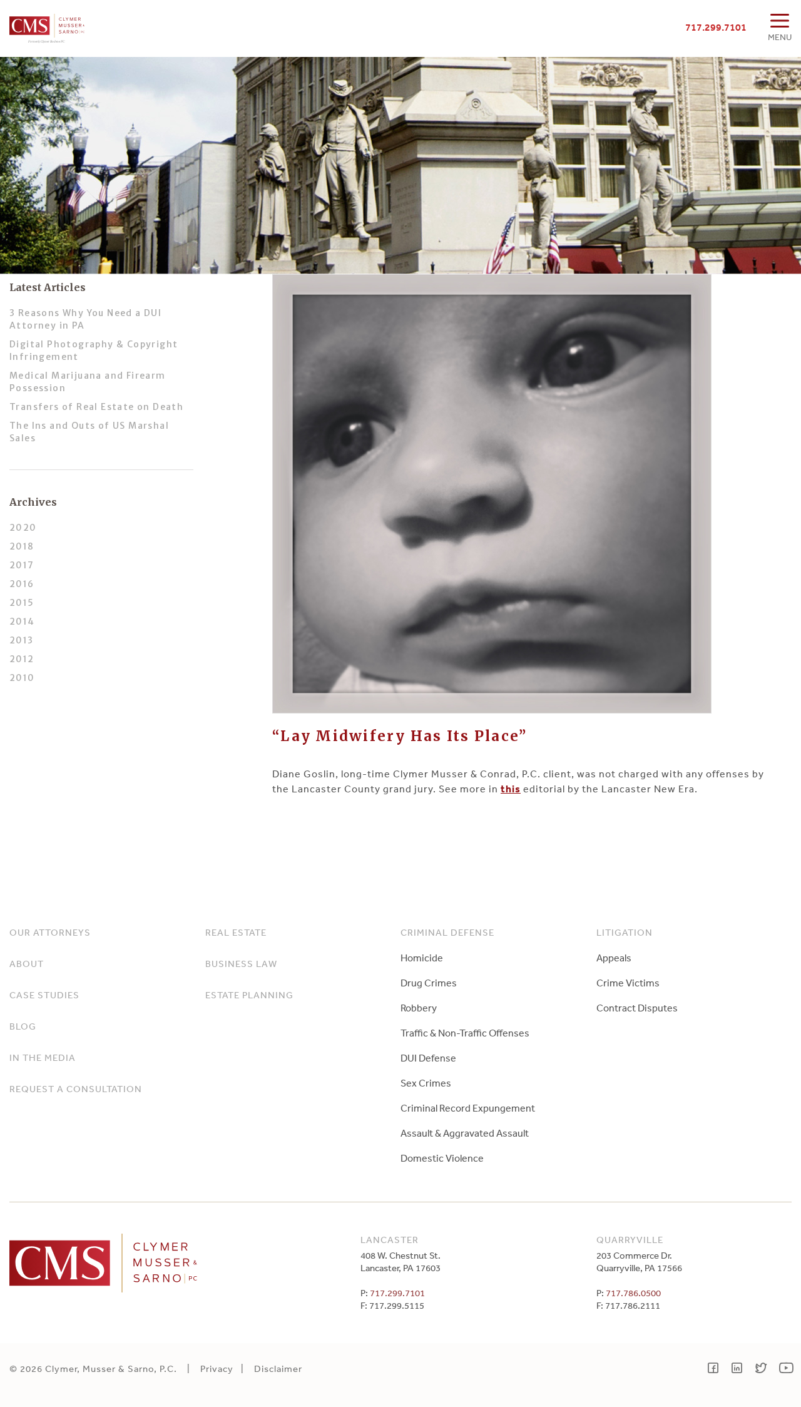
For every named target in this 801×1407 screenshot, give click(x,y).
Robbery (418, 1007)
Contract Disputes (637, 1007)
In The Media (42, 1057)
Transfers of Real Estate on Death (96, 406)
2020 (23, 527)
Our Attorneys (50, 932)
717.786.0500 (633, 1293)
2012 (21, 659)
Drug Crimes (428, 982)
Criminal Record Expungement (467, 1108)
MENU (780, 37)
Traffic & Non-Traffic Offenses (464, 1032)
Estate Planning (249, 995)
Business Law (241, 964)
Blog (22, 1026)
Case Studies (44, 995)
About (26, 964)
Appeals (613, 957)
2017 (21, 565)
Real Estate (236, 932)
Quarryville (629, 1240)
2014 (22, 621)
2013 (21, 640)
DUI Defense (428, 1057)
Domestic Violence (442, 1158)
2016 (21, 584)
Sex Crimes (425, 1083)
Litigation (624, 932)
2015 (21, 602)
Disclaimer (278, 1368)
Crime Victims (628, 982)
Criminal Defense (447, 932)
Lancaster (389, 1240)
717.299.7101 (716, 27)
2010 (22, 677)
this (511, 788)
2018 (21, 546)
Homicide (421, 957)
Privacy (216, 1368)
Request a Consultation (75, 1089)
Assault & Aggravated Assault (464, 1133)
